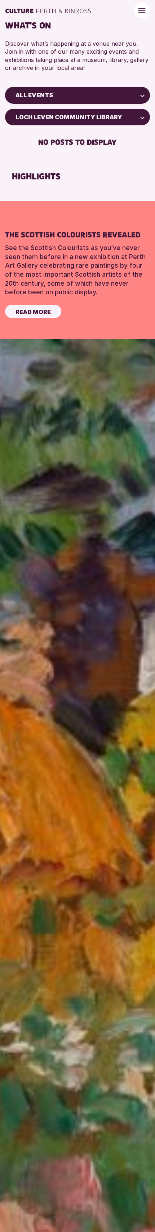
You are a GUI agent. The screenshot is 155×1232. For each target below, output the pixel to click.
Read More (33, 312)
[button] (142, 95)
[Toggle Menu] (142, 10)
